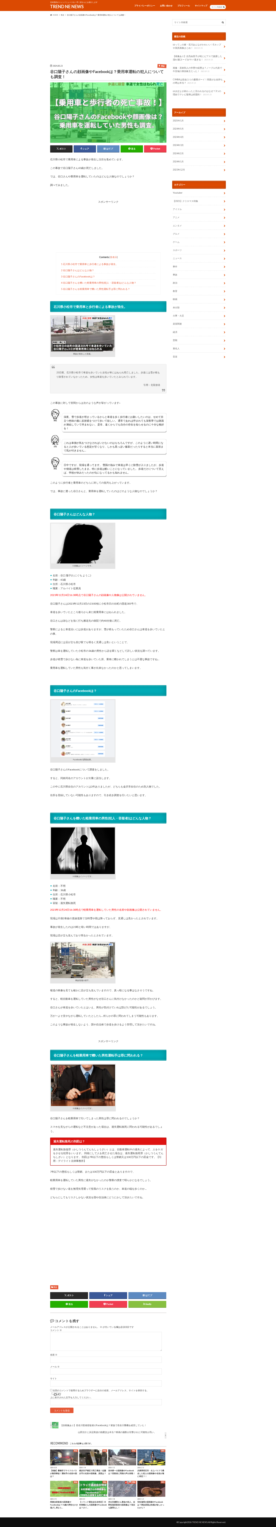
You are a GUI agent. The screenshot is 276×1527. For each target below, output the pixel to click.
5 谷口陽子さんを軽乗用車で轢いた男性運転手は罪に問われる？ (95, 288)
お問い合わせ (166, 5)
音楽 (175, 356)
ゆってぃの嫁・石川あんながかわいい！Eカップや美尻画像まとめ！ (197, 46)
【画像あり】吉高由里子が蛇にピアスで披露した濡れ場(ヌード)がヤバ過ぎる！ (197, 58)
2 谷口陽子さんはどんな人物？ (77, 270)
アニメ (176, 217)
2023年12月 (179, 169)
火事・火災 (178, 315)
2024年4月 (178, 137)
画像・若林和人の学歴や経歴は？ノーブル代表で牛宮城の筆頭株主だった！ (197, 69)
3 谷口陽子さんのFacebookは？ (78, 276)
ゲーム (176, 242)
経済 (175, 332)
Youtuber (178, 192)
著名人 (176, 348)
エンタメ (177, 225)
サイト (53, 1378)
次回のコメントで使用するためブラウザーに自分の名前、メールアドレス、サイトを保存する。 (101, 1390)
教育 (175, 291)
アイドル (177, 209)
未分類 (176, 307)
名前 (53, 1354)
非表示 (113, 257)
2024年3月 (178, 145)
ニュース (177, 258)
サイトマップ (201, 5)
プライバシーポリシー (144, 5)
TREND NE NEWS (67, 6)
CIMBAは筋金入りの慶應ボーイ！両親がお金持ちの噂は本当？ (198, 81)
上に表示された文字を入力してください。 (71, 1397)
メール (55, 1366)
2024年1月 (178, 161)
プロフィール (183, 5)
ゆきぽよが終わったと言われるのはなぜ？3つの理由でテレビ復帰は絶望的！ (197, 93)
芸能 (175, 340)
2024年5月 (178, 128)
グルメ (176, 233)
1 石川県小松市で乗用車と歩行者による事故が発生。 (89, 264)
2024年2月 (178, 153)
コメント (56, 1330)
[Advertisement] (108, 41)
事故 (55, 1287)
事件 (175, 266)
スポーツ (177, 250)
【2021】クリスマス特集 (185, 201)
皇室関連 (177, 324)
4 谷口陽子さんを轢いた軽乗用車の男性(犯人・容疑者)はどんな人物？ (98, 282)
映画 (175, 299)
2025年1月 (178, 120)
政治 (175, 283)
